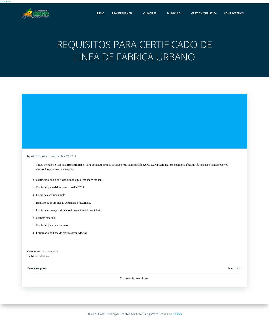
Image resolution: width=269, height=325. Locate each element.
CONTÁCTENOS (234, 13)
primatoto (5, 1)
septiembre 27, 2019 (64, 156)
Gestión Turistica (204, 13)
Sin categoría (50, 251)
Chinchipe (149, 13)
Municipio (174, 13)
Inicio (100, 13)
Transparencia (122, 13)
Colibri (177, 314)
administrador (39, 156)
